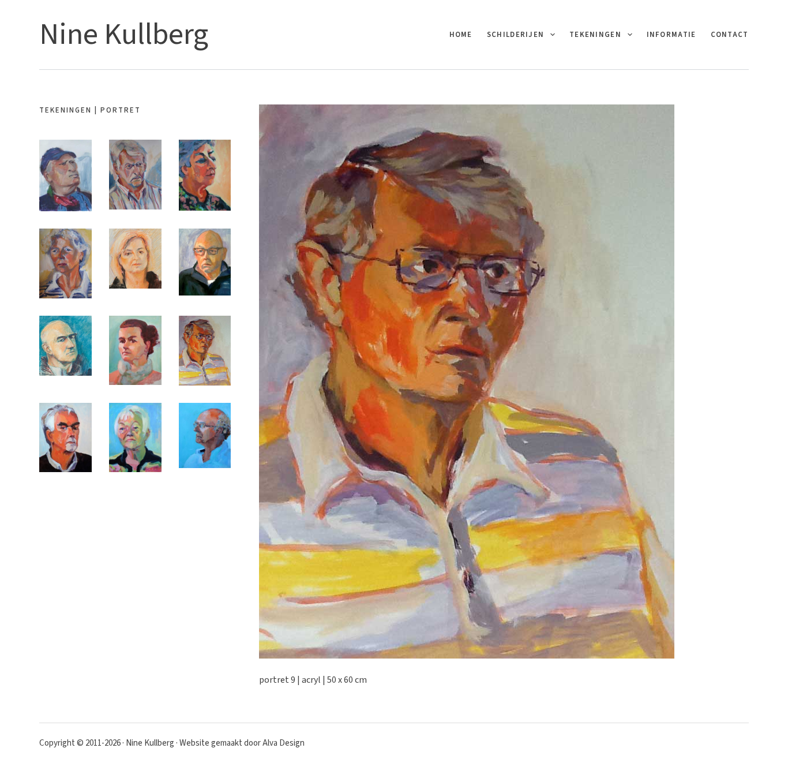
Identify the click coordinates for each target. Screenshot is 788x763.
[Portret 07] (65, 346)
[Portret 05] (135, 259)
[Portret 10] (65, 438)
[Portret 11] (135, 438)
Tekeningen (595, 34)
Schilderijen (516, 34)
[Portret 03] (205, 175)
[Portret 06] (205, 262)
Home (460, 34)
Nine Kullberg (123, 34)
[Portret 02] (135, 175)
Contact (730, 34)
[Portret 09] (205, 351)
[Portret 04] (65, 263)
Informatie (671, 34)
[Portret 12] (205, 435)
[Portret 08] (135, 351)
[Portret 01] (65, 175)
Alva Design (283, 743)
